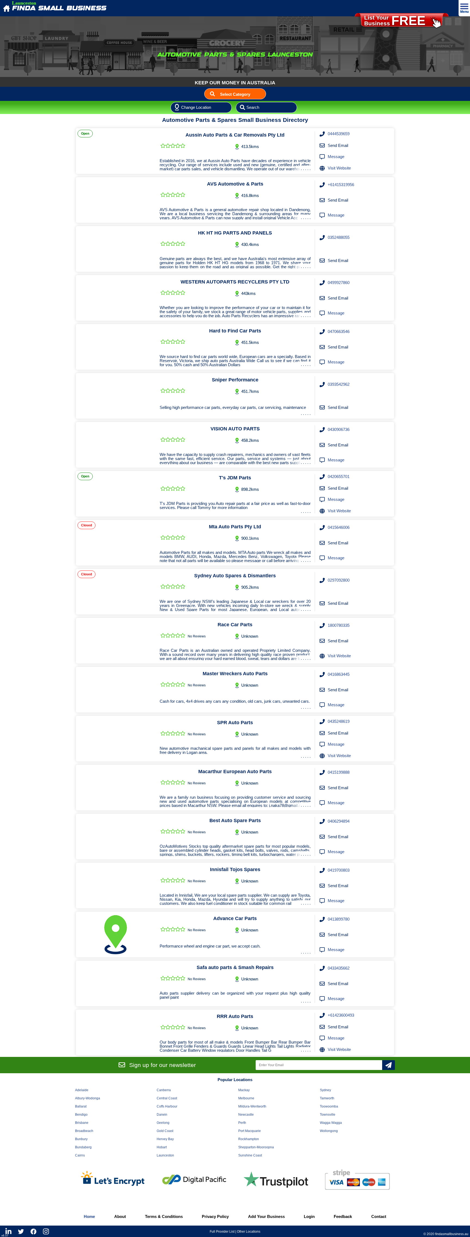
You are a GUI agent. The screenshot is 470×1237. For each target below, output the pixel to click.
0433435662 (339, 968)
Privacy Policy (215, 1216)
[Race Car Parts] (116, 641)
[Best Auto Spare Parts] (116, 836)
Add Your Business (266, 1216)
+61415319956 (341, 184)
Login (309, 1216)
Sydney (325, 1090)
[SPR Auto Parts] (116, 738)
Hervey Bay (165, 1139)
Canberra (164, 1090)
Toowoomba (329, 1106)
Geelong (163, 1123)
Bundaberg (83, 1147)
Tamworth (327, 1098)
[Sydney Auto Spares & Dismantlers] (116, 592)
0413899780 (339, 919)
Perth (242, 1123)
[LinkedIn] (8, 1231)
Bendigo (81, 1114)
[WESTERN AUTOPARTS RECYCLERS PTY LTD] (116, 298)
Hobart (162, 1147)
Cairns (80, 1155)
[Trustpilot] (276, 1179)
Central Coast (167, 1098)
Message (336, 156)
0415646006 (339, 527)
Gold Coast (165, 1131)
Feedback (343, 1216)
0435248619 (339, 721)
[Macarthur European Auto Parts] (116, 787)
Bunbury (81, 1139)
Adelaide (81, 1090)
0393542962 (339, 384)
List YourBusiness (394, 20)
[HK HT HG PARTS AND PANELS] (116, 249)
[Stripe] (357, 1179)
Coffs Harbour (167, 1106)
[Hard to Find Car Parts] (116, 347)
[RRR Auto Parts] (116, 1032)
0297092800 (339, 580)
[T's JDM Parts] (116, 494)
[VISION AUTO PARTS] (116, 445)
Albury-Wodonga (87, 1098)
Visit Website (339, 168)
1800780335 (339, 625)
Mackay (244, 1090)
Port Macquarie (249, 1131)
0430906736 (339, 429)
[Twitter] (21, 1231)
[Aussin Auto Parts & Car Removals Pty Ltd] (116, 151)
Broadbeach (84, 1131)
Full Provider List (222, 1231)
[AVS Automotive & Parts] (116, 200)
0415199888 (339, 772)
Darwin (162, 1114)
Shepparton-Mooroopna (256, 1147)
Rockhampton (248, 1139)
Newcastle (246, 1114)
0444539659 (339, 133)
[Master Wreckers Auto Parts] (116, 689)
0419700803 (339, 870)
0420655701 (339, 476)
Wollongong (329, 1131)
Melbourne (246, 1098)
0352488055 (339, 237)
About (120, 1216)
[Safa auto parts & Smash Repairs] (116, 983)
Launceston (165, 1155)
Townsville (327, 1114)
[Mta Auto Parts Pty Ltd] (116, 543)
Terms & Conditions (164, 1216)
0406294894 (339, 821)
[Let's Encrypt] (112, 1180)
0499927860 (339, 282)
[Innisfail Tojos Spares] (116, 885)
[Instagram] (46, 1231)
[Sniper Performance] (116, 396)
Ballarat (80, 1106)
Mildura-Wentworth (252, 1106)
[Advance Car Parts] (116, 934)
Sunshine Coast (250, 1155)
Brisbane (81, 1123)
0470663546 (339, 331)
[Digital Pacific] (194, 1179)
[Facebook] (33, 1231)
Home (89, 1216)
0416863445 (339, 674)
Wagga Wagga (331, 1123)
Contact (378, 1216)
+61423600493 (341, 1015)
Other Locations (248, 1231)
